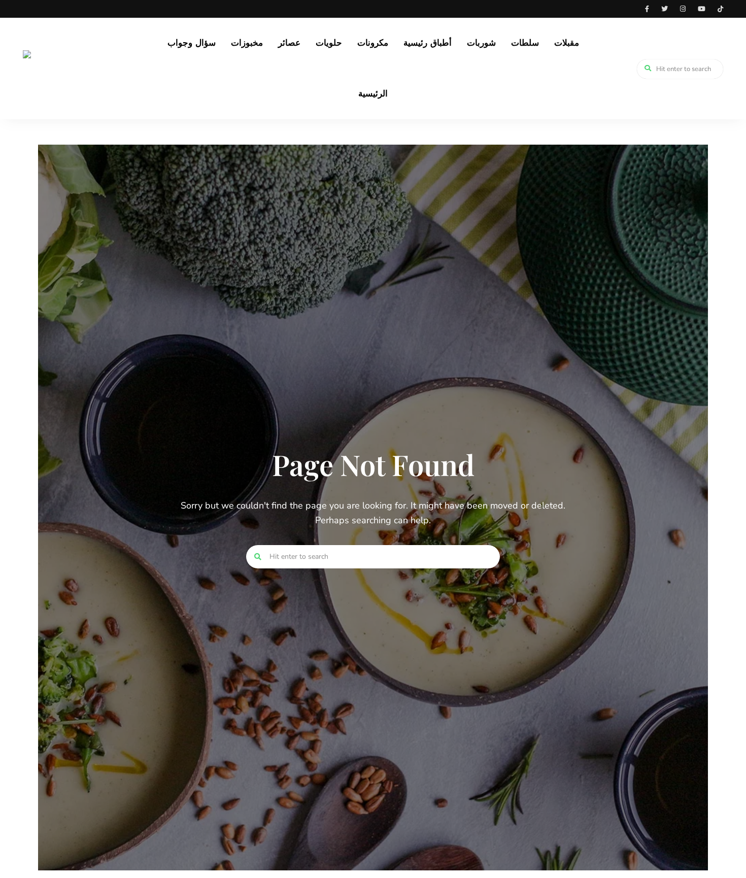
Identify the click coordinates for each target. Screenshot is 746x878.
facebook (647, 9)
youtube (701, 9)
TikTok (720, 9)
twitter (664, 9)
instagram (683, 9)
